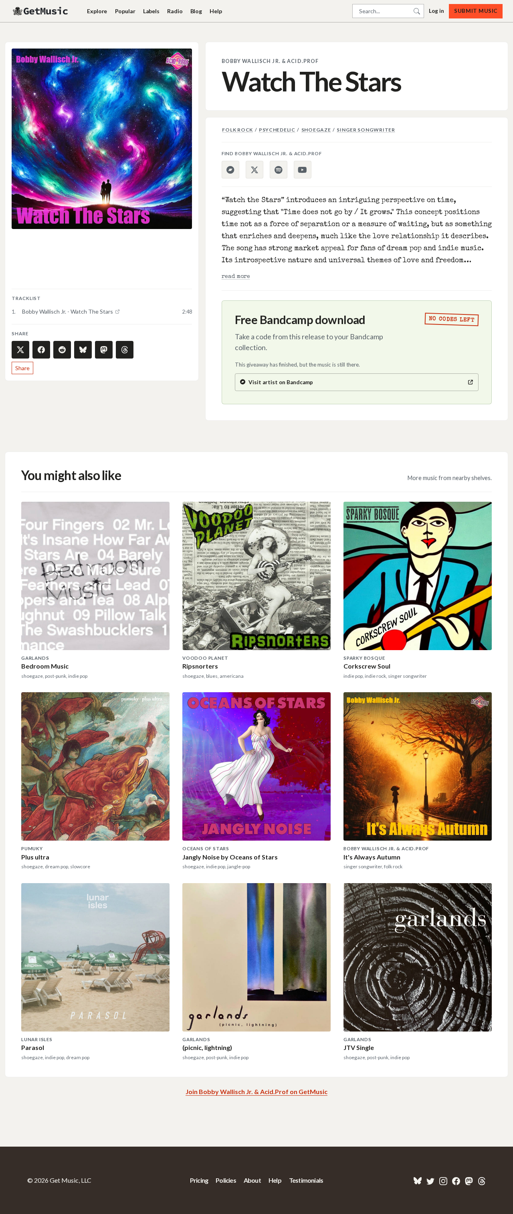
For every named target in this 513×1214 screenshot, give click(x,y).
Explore (97, 11)
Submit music (475, 11)
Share (22, 368)
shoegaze (316, 130)
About (252, 1180)
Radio (174, 11)
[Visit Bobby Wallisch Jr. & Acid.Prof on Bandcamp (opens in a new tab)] (230, 169)
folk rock (237, 130)
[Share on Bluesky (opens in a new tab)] (83, 350)
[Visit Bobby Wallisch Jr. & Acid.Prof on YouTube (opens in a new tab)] (302, 169)
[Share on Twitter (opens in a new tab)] (20, 350)
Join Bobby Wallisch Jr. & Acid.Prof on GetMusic (256, 1091)
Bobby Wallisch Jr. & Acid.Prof (270, 61)
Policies (226, 1180)
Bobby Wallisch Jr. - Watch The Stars (67, 311)
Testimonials (306, 1180)
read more (236, 277)
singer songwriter (366, 130)
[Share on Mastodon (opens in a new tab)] (104, 350)
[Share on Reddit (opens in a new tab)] (62, 350)
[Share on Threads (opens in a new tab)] (124, 350)
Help (216, 11)
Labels (151, 11)
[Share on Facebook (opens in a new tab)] (41, 350)
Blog (196, 11)
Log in (436, 11)
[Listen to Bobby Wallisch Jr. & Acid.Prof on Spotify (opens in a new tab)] (278, 169)
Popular (125, 11)
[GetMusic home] (41, 11)
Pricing (199, 1180)
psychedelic (277, 130)
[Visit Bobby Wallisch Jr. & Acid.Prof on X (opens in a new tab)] (254, 169)
